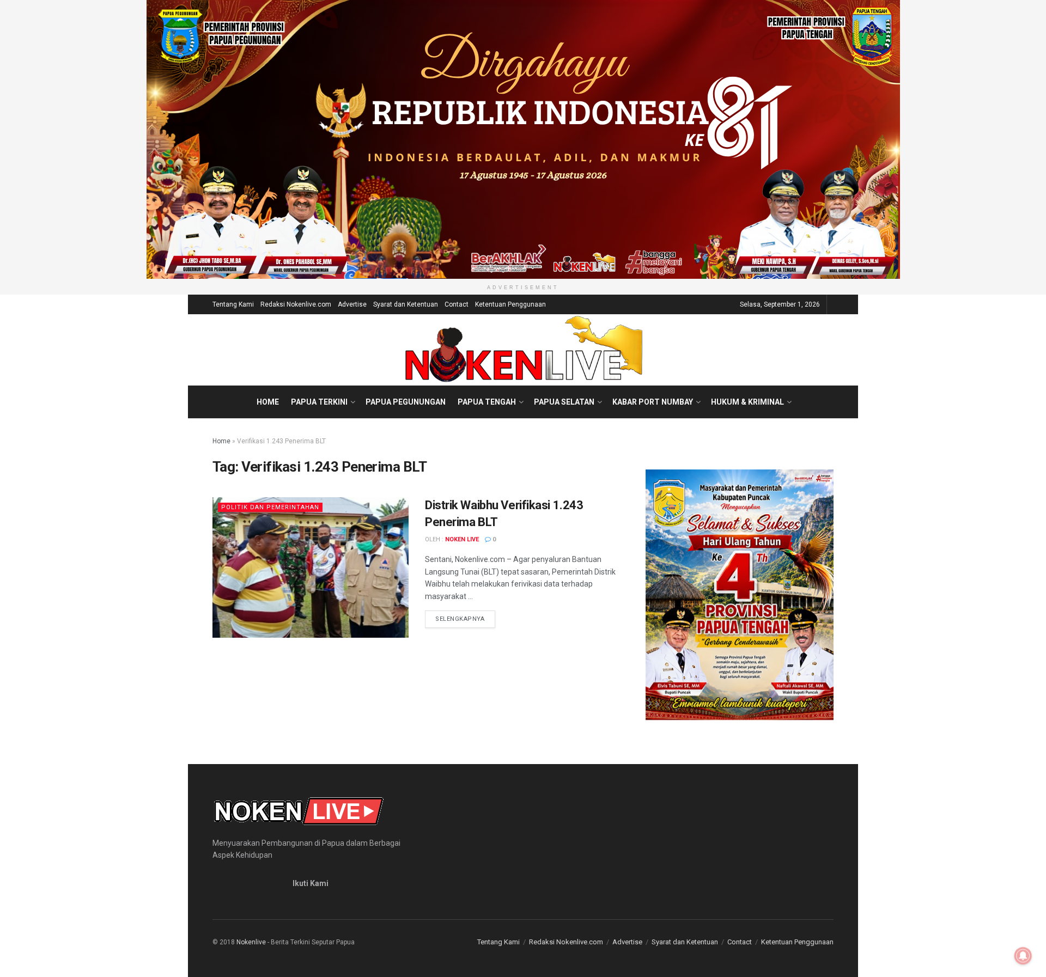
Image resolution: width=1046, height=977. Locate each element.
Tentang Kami (233, 304)
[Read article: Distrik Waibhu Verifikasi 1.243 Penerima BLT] (310, 567)
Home (268, 402)
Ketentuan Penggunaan (510, 304)
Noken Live (462, 539)
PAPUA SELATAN (564, 402)
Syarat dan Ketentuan (405, 304)
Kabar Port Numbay (652, 402)
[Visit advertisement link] (523, 139)
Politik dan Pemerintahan (270, 507)
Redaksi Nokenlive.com (295, 304)
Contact (457, 304)
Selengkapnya (465, 618)
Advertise (352, 304)
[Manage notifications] (1023, 955)
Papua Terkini (319, 402)
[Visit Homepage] (523, 349)
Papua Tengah (487, 402)
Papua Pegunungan (406, 402)
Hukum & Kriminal (747, 402)
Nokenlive (251, 942)
